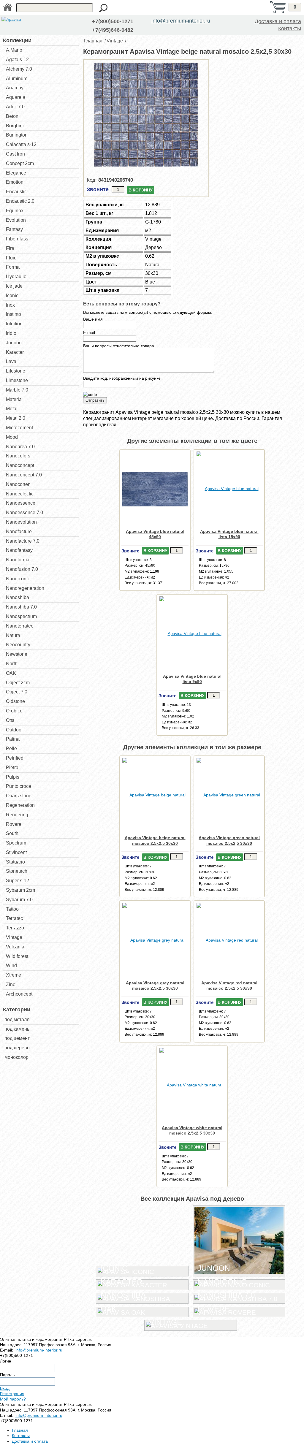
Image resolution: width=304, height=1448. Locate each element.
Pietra (12, 767)
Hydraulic (16, 276)
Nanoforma (17, 559)
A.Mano (14, 50)
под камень (16, 1029)
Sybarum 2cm (20, 890)
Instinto (13, 314)
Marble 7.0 (17, 389)
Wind (11, 965)
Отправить (95, 400)
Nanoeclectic (20, 493)
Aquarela (15, 97)
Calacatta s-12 (21, 144)
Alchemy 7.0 (19, 69)
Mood (12, 437)
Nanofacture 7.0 (22, 541)
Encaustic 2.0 (20, 201)
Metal (12, 408)
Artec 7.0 (15, 106)
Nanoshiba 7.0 (21, 606)
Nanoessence (20, 503)
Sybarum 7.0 (19, 899)
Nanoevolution (21, 522)
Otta (10, 720)
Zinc (10, 984)
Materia (14, 399)
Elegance (16, 172)
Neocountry (18, 644)
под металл (16, 1019)
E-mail (89, 332)
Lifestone (15, 370)
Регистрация (12, 1393)
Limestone (17, 380)
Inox (10, 305)
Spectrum (16, 842)
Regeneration (20, 805)
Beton (12, 116)
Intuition (14, 323)
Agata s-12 (17, 59)
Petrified (14, 758)
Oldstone (15, 701)
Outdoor (14, 729)
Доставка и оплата (278, 21)
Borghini (15, 125)
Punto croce (18, 786)
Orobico (14, 710)
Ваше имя (93, 319)
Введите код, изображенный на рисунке (122, 378)
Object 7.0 (16, 691)
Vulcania (15, 946)
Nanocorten (18, 484)
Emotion (14, 182)
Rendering (17, 814)
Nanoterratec (19, 625)
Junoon (14, 342)
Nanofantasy (19, 550)
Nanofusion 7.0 (22, 569)
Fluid (11, 257)
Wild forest (17, 956)
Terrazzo (15, 927)
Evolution (16, 220)
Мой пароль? (13, 1399)
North (12, 663)
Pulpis (12, 777)
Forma (13, 267)
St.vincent (16, 852)
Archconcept (19, 994)
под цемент (17, 1038)
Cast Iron (15, 153)
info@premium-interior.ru (180, 21)
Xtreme (13, 975)
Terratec (14, 918)
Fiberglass (17, 238)
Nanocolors (18, 455)
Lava (11, 361)
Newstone (16, 654)
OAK (11, 673)
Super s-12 (17, 880)
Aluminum (16, 78)
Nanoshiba (17, 597)
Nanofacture (19, 531)
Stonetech (16, 871)
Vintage (14, 937)
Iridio (11, 333)
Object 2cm (18, 682)
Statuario (15, 861)
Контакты (289, 28)
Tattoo (12, 909)
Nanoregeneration (25, 588)
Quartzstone (18, 795)
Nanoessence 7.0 (24, 512)
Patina (13, 739)
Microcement (19, 427)
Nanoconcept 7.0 (24, 474)
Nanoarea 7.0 (20, 446)
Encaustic (16, 191)
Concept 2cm (20, 163)
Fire (10, 248)
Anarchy (14, 87)
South (12, 833)
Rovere (13, 824)
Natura (13, 635)
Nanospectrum (21, 616)
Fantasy (14, 229)
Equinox (14, 210)
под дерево (17, 1047)
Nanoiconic (18, 578)
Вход (5, 1388)
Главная (93, 40)
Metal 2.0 (15, 418)
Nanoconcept (20, 465)
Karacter (15, 352)
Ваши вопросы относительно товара (118, 345)
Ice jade (14, 286)
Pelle (11, 748)
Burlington (17, 134)
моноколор (16, 1057)
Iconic (12, 295)
